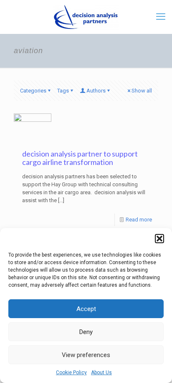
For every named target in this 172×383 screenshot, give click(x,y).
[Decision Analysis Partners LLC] (86, 16)
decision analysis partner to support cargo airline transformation (80, 158)
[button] (159, 238)
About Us (101, 372)
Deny (86, 332)
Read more (139, 219)
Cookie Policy (71, 372)
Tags (63, 90)
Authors (96, 90)
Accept (86, 309)
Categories (33, 90)
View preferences (86, 355)
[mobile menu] (161, 17)
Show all (142, 90)
